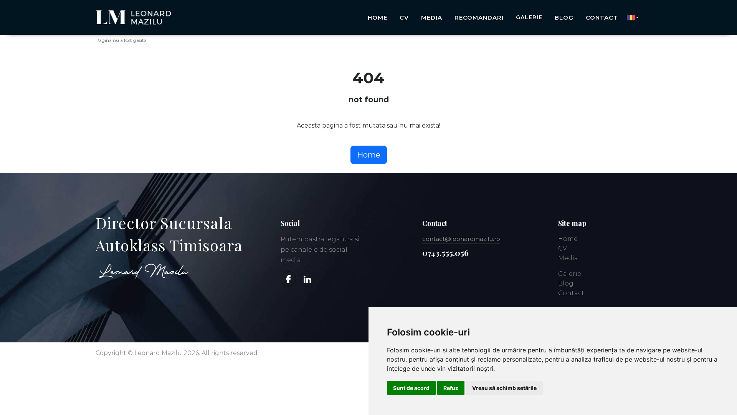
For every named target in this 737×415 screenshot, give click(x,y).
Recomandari (479, 17)
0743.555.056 (445, 252)
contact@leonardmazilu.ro (461, 238)
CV (404, 17)
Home (377, 17)
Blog (564, 17)
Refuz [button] (450, 388)
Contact (602, 17)
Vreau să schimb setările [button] (504, 388)
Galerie (569, 273)
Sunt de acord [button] (411, 388)
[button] (632, 18)
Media (431, 17)
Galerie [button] (529, 17)
